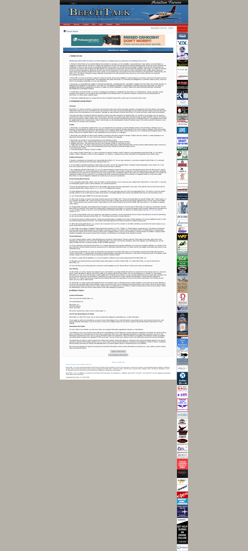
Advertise (66, 24)
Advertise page (153, 210)
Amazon (76, 24)
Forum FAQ (80, 364)
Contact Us (88, 364)
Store (118, 24)
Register (109, 24)
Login (101, 24)
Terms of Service (71, 364)
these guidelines (99, 188)
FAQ (93, 24)
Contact (85, 24)
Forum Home (72, 31)
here (165, 199)
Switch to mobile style (118, 362)
